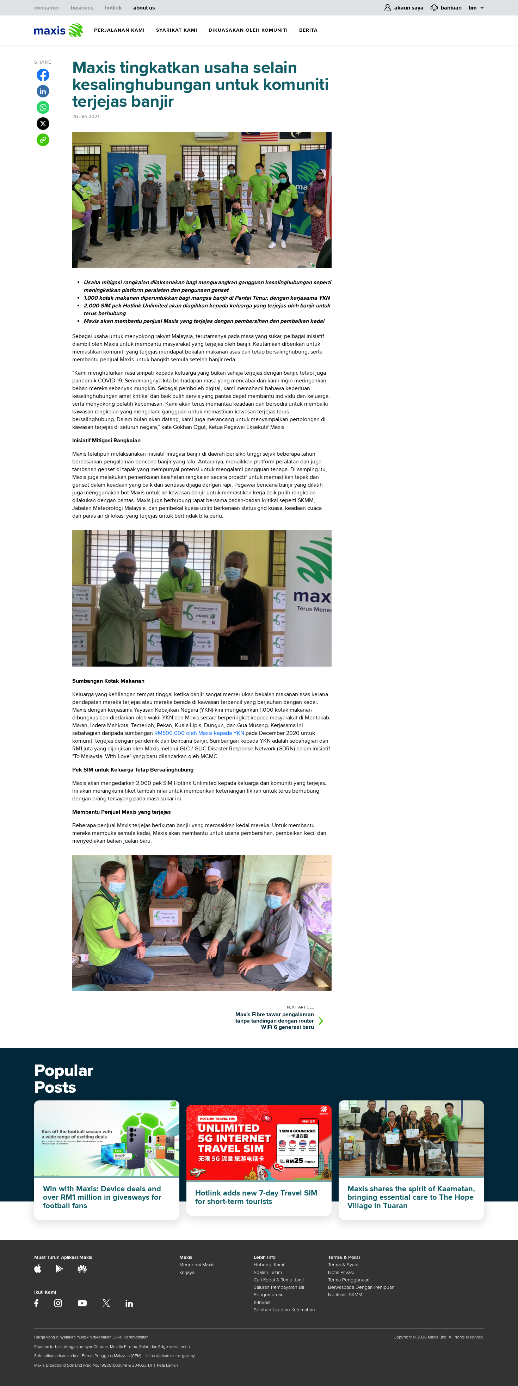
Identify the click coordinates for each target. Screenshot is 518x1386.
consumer (47, 7)
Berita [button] (308, 30)
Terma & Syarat (344, 1265)
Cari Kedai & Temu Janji (279, 1280)
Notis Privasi (341, 1272)
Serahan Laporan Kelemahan (284, 1310)
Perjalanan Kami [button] (119, 30)
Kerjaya (187, 1272)
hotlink (113, 7)
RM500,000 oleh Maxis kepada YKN (199, 733)
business (82, 7)
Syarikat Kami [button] (176, 30)
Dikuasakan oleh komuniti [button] (248, 30)
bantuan (451, 7)
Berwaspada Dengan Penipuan (361, 1287)
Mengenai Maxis (196, 1265)
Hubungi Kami (269, 1265)
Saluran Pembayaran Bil (279, 1287)
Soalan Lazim (268, 1272)
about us (144, 7)
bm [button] (473, 7)
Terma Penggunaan (349, 1280)
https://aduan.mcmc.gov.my (170, 1356)
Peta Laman (167, 1365)
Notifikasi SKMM (345, 1295)
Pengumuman (269, 1295)
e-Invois (262, 1302)
